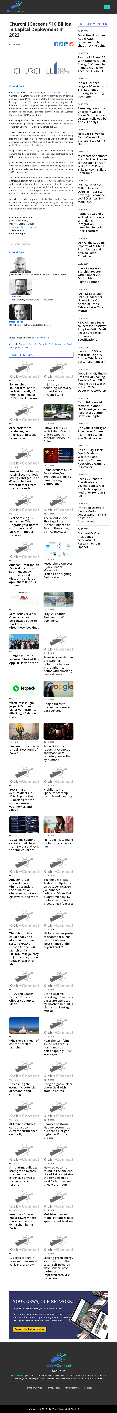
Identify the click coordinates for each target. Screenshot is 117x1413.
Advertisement (72, 1387)
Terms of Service (33, 1387)
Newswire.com (58, 92)
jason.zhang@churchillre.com (23, 227)
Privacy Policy (53, 1387)
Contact (88, 1387)
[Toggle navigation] (107, 7)
